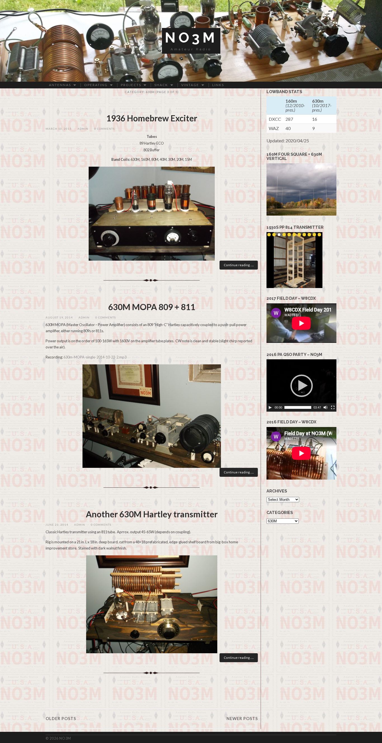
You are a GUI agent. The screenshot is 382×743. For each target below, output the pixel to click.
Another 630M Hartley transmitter (152, 514)
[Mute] (325, 407)
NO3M (191, 37)
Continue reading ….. (239, 265)
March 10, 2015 (59, 128)
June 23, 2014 (57, 524)
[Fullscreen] (333, 407)
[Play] (270, 407)
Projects (131, 85)
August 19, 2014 (59, 317)
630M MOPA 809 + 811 (151, 307)
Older (61, 718)
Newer (242, 718)
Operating (96, 85)
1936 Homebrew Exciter (151, 118)
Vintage (190, 85)
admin (82, 128)
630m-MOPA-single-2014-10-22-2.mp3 (94, 357)
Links (218, 85)
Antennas (60, 85)
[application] (301, 385)
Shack (161, 85)
